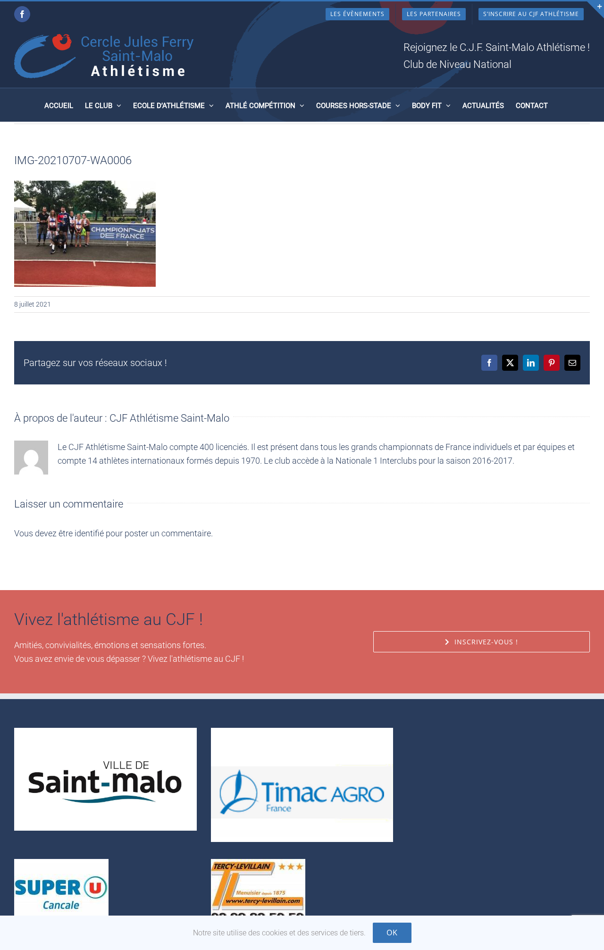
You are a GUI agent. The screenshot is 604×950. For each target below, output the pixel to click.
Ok (392, 932)
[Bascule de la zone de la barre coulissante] (595, 9)
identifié (89, 533)
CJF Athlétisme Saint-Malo (169, 418)
